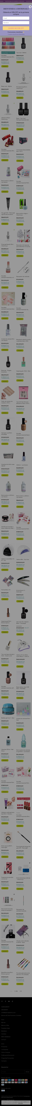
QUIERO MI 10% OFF (16, 28)
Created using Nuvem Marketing (16, 34)
